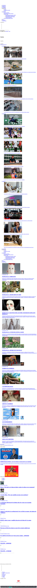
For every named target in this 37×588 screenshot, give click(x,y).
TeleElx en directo (6, 12)
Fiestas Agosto (4, 20)
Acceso (3, 573)
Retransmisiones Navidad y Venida (11, 256)
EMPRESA (4, 181)
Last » (12, 445)
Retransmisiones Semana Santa (10, 16)
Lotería (5, 252)
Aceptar (10, 587)
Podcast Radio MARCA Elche (8, 18)
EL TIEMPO (4, 7)
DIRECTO (3, 11)
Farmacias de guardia (7, 10)
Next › (11, 445)
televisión (6, 31)
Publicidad (3, 261)
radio (9, 31)
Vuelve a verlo (6, 14)
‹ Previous (5, 445)
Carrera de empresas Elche (6, 572)
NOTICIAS (4, 5)
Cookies (3, 576)
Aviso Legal (4, 574)
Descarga (3, 44)
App (2, 19)
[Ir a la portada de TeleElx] (6, 35)
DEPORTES (4, 113)
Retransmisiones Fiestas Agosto (10, 257)
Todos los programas (9, 17)
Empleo (5, 9)
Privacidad (3, 575)
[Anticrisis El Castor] (11, 476)
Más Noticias (2, 444)
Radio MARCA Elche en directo (8, 13)
